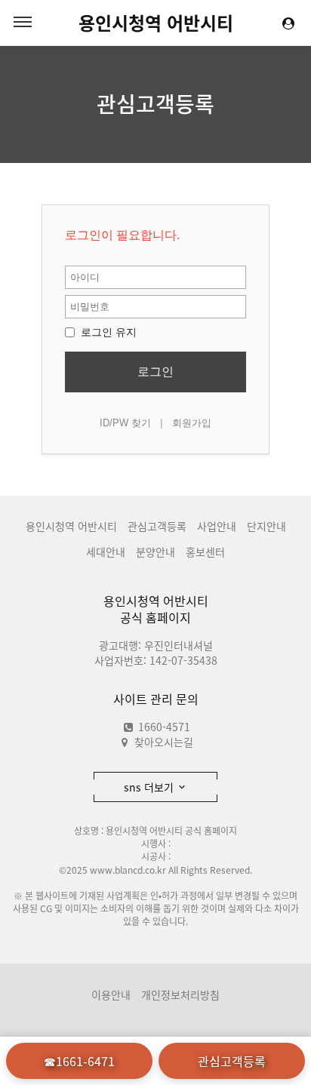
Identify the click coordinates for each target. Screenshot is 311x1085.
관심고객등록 (155, 103)
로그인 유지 (107, 332)
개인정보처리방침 (180, 994)
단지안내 (266, 525)
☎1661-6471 (79, 1061)
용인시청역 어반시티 (156, 22)
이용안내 (111, 994)
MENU (22, 22)
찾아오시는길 (163, 741)
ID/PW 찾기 (125, 423)
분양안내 (155, 551)
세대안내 (105, 551)
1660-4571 (162, 726)
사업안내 (216, 525)
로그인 (155, 371)
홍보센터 (205, 551)
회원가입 (191, 423)
